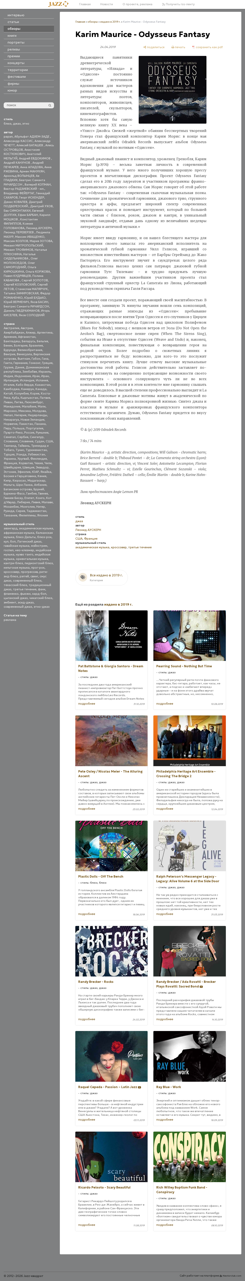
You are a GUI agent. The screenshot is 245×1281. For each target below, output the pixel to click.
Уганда (21, 454)
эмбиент (10, 602)
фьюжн (25, 594)
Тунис (20, 450)
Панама (40, 424)
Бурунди (10, 350)
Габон (36, 358)
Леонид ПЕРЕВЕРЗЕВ (19, 232)
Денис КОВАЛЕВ (15, 202)
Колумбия (21, 393)
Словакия (11, 441)
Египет (29, 498)
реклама (10, 620)
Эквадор (42, 467)
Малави (47, 502)
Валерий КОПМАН (38, 184)
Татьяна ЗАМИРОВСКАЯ (21, 293)
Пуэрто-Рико (13, 432)
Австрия (27, 328)
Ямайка (45, 472)
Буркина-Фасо (14, 493)
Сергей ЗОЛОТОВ (34, 280)
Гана (45, 358)
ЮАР (35, 472)
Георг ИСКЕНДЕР (31, 197)
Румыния (42, 432)
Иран (45, 376)
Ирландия (11, 380)
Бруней (39, 489)
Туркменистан (36, 450)
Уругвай (23, 458)
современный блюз (27, 580)
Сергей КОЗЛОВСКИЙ (20, 284)
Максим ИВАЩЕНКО (29, 237)
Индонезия (23, 376)
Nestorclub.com (232, 1275)
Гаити (8, 363)
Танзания (10, 515)
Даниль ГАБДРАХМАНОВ (22, 310)
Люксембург (34, 402)
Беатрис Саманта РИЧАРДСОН (26, 306)
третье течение (24, 589)
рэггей (24, 576)
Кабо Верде (25, 385)
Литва (18, 402)
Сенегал (10, 437)
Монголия (27, 506)
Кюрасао (19, 480)
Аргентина (44, 332)
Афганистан (26, 337)
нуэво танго (24, 554)
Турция (9, 454)
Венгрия (9, 354)
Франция (10, 463)
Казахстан (42, 385)
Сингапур (37, 437)
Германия (21, 363)
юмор (12, 90)
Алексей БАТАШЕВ (30, 145)
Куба (15, 398)
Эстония (10, 472)
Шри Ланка (24, 485)
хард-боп (39, 594)
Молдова (39, 411)
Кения (42, 476)
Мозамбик (11, 506)
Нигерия (20, 415)
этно (25, 123)
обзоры (93, 21)
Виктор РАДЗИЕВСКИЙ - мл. (24, 189)
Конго (40, 498)
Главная (85, 4)
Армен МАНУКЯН (32, 171)
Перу (7, 428)
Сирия (20, 511)
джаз (17, 123)
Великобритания (30, 350)
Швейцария (12, 467)
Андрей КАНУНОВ (17, 162)
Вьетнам (24, 358)
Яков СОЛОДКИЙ (32, 315)
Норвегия (10, 424)
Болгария (21, 345)
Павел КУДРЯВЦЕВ (17, 276)
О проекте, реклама (137, 4)
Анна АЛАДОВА (31, 167)
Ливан (8, 402)
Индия (8, 376)
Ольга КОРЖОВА (38, 271)
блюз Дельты (26, 537)
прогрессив (29, 572)
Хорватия (26, 463)
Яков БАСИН (39, 302)
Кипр (7, 480)
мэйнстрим (39, 546)
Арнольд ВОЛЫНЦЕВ (19, 176)
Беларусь (28, 341)
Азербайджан (14, 332)
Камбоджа (12, 389)
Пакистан (26, 424)
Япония (42, 515)
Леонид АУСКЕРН (39, 228)
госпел (9, 550)
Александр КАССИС (18, 141)
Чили (48, 463)
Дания (19, 367)
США (49, 441)
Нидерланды (37, 415)
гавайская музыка (16, 546)
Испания (42, 380)
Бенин (8, 345)
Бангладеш (12, 341)
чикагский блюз (40, 598)
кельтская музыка (17, 567)
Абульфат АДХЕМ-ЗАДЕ (32, 136)
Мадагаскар (36, 480)
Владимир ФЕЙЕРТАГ (19, 193)
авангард (10, 528)
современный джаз (18, 606)
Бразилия (36, 345)
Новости (106, 4)
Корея (34, 393)
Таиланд (10, 446)
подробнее (86, 703)
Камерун (27, 389)
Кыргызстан (29, 398)
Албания (40, 485)
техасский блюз (15, 585)
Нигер (40, 506)
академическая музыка (36, 528)
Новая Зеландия (32, 419)
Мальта (9, 485)
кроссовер (11, 572)
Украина (10, 458)
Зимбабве (29, 371)
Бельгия (42, 341)
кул (6, 541)
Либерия (23, 502)
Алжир (30, 332)
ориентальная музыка (32, 559)
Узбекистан (36, 454)
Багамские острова (18, 489)
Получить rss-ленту (180, 4)
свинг (34, 576)
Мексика (24, 411)
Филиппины (27, 515)
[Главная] (59, 4)
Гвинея (43, 493)
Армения (10, 337)
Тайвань (24, 446)
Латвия (45, 398)
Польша (18, 428)
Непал (8, 415)
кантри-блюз (13, 563)
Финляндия (38, 458)
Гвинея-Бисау (13, 498)
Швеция (28, 467)
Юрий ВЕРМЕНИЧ (16, 302)
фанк (41, 589)
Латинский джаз (29, 541)
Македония (12, 406)
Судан (39, 441)
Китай (8, 393)
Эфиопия (23, 472)
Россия (29, 432)
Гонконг (34, 363)
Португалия (34, 428)
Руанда (9, 511)
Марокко (10, 411)
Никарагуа (11, 419)
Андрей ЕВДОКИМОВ (35, 158)
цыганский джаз (16, 598)
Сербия (22, 437)
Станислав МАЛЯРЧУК (31, 289)
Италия (9, 385)
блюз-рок (44, 537)
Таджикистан (36, 511)
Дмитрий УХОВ (41, 206)
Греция (47, 363)
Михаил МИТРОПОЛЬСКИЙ (23, 245)
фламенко (11, 594)
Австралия (11, 328)
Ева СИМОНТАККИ (17, 210)
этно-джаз (42, 606)
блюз (7, 123)
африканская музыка (19, 533)
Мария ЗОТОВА (41, 241)
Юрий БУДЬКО (35, 297)
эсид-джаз (26, 602)
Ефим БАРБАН (28, 215)
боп (13, 541)
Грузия (8, 367)
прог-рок (38, 567)
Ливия (35, 502)
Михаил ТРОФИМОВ (18, 250)
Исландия (27, 380)
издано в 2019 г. (110, 21)
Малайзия (29, 406)
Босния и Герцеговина (20, 476)
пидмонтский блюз (39, 563)
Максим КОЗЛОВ (16, 241)
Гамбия (31, 493)
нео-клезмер (24, 550)
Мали (42, 406)
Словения (26, 441)
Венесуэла (24, 354)
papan (8, 136)
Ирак (36, 376)
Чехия (38, 463)
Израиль (45, 371)
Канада (40, 389)
